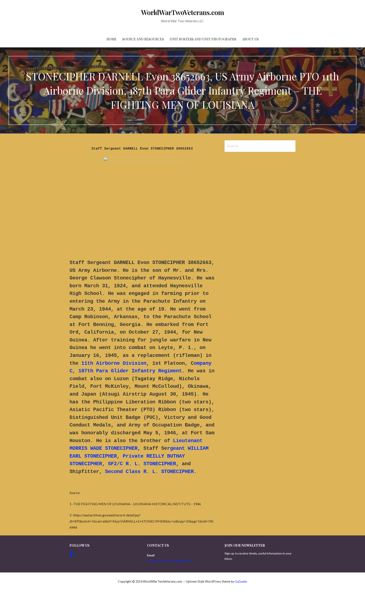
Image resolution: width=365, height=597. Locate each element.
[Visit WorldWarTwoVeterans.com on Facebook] (71, 555)
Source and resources (143, 39)
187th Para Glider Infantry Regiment (130, 371)
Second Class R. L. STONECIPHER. (151, 472)
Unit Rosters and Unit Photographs (203, 39)
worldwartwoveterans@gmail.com (169, 560)
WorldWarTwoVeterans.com (182, 12)
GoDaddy (241, 581)
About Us (250, 39)
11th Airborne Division (113, 363)
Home (111, 39)
